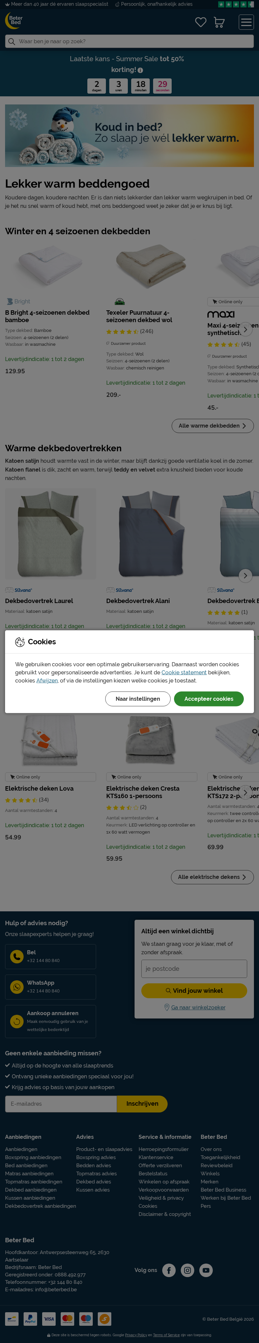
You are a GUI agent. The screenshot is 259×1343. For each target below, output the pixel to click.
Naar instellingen (138, 698)
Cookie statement (184, 672)
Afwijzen (47, 680)
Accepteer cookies (208, 698)
